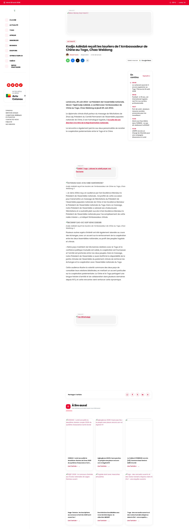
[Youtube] (17, 85)
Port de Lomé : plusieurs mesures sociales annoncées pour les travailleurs (140, 112)
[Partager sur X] (78, 60)
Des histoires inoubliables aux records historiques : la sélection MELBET (108, 515)
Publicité (9, 122)
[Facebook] (8, 85)
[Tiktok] (21, 85)
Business (13, 45)
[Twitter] (12, 85)
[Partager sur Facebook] (73, 60)
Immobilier (14, 40)
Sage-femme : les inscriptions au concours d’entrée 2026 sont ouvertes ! (79, 515)
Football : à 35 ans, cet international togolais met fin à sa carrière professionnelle (140, 100)
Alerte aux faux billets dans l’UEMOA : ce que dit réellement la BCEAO (140, 123)
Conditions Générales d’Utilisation (14, 116)
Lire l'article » (72, 466)
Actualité (14, 25)
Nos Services (10, 124)
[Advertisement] (96, 84)
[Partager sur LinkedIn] (82, 60)
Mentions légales (12, 113)
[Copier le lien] (87, 60)
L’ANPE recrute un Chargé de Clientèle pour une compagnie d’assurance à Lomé (141, 134)
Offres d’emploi (16, 56)
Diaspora (13, 51)
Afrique (13, 35)
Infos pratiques (15, 66)
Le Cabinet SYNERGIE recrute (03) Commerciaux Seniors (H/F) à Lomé (137, 460)
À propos (9, 111)
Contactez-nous (12, 120)
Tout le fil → (146, 76)
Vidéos (12, 61)
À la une (13, 20)
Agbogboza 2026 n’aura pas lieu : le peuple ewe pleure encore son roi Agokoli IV (109, 460)
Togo (12, 30)
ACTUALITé (71, 41)
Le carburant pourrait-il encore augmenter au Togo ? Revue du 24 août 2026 (141, 88)
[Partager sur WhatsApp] (68, 60)
